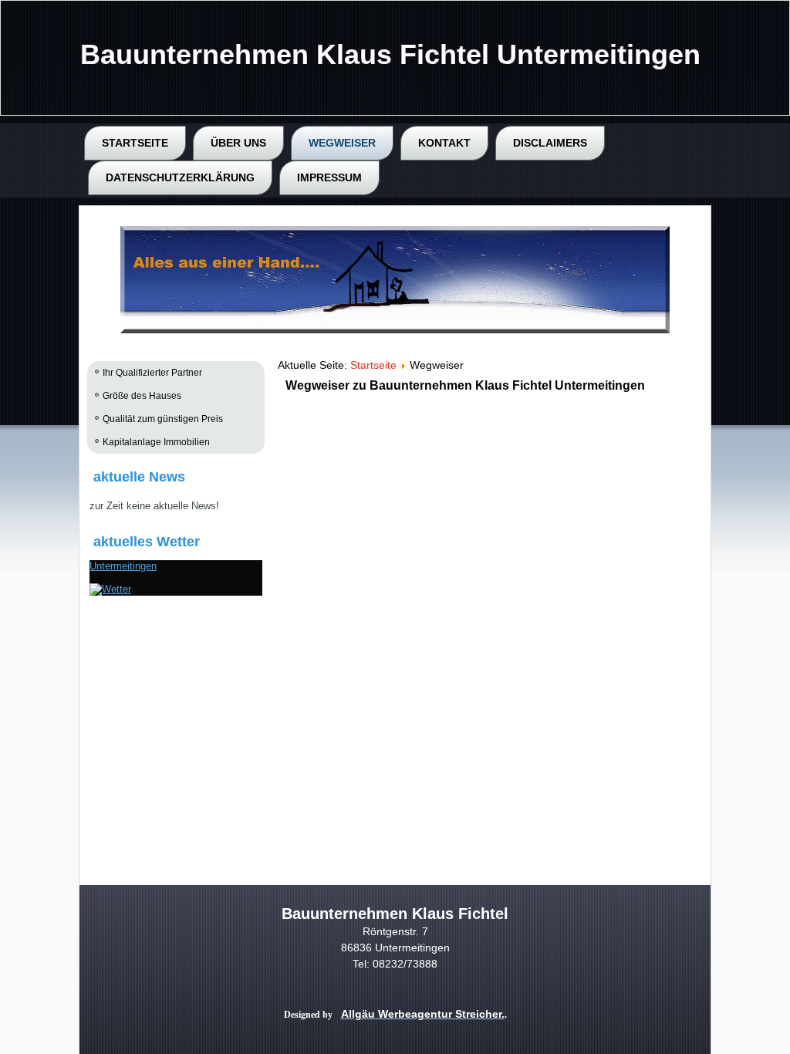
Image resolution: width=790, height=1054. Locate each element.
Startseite (135, 143)
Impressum (329, 177)
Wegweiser (342, 143)
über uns (238, 143)
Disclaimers (550, 143)
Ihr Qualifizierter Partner (152, 372)
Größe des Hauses (142, 395)
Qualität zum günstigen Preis (163, 419)
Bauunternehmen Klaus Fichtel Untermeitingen (390, 54)
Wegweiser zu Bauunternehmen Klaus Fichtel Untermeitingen (465, 385)
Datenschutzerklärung (180, 177)
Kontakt (444, 143)
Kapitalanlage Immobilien (156, 442)
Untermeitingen (123, 566)
